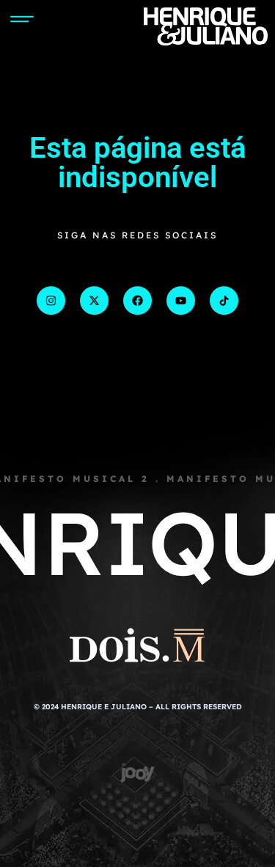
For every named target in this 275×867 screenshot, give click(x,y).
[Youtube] (180, 300)
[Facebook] (137, 300)
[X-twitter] (94, 300)
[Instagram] (51, 300)
